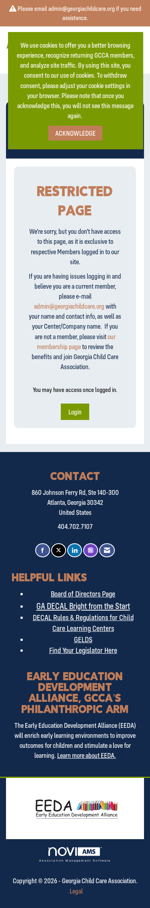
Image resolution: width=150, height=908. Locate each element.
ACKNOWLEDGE (75, 133)
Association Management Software (75, 860)
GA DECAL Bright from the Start (83, 606)
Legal (76, 891)
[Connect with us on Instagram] (90, 550)
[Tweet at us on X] (58, 550)
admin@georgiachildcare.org (69, 306)
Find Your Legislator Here (83, 650)
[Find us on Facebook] (42, 550)
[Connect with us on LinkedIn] (74, 550)
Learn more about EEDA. (86, 755)
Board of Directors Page (83, 594)
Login (75, 412)
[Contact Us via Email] (107, 550)
